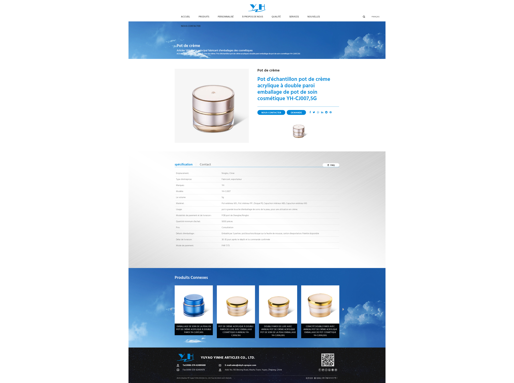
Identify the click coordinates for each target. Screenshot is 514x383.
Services (294, 16)
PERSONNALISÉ (226, 16)
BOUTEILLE (198, 53)
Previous (171, 309)
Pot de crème (210, 53)
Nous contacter (271, 112)
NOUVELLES (313, 16)
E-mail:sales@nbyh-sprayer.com (240, 365)
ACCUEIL (185, 16)
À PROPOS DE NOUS (252, 16)
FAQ (332, 165)
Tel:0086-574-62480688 (194, 365)
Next (343, 309)
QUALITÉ (276, 16)
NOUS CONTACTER (191, 26)
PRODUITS (204, 16)
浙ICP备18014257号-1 (329, 378)
